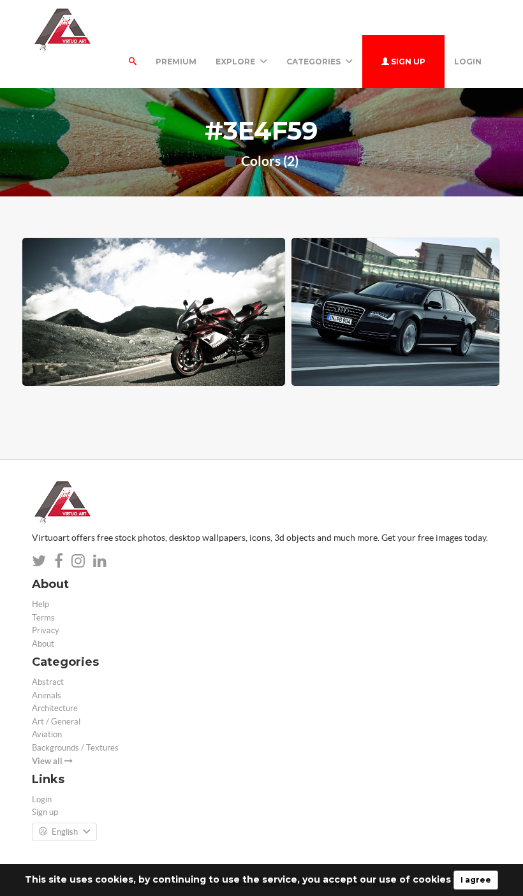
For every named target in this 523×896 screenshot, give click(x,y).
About (43, 644)
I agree (475, 880)
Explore (236, 61)
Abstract (48, 682)
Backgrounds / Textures (75, 748)
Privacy (45, 630)
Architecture (55, 708)
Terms (43, 617)
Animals (46, 695)
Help (40, 604)
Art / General (56, 721)
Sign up (407, 61)
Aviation (47, 734)
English (65, 832)
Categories (314, 61)
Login (468, 61)
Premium (176, 61)
